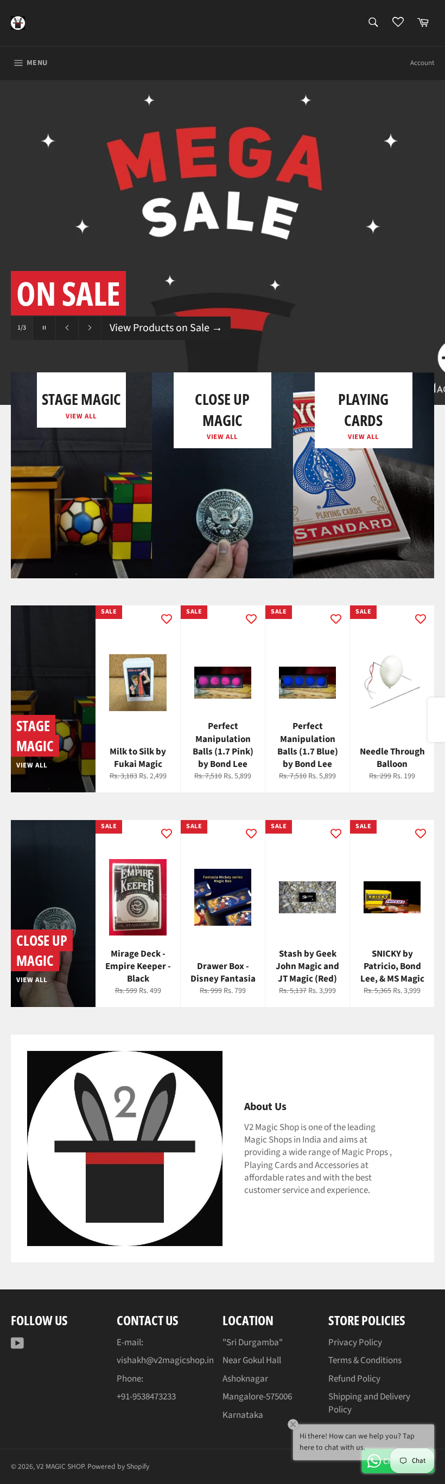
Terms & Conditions (365, 1360)
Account (422, 63)
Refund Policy (354, 1378)
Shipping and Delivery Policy (369, 1403)
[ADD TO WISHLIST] (166, 619)
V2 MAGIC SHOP (60, 1466)
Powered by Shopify (118, 1466)
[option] (222, 242)
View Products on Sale (166, 327)
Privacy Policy (355, 1342)
